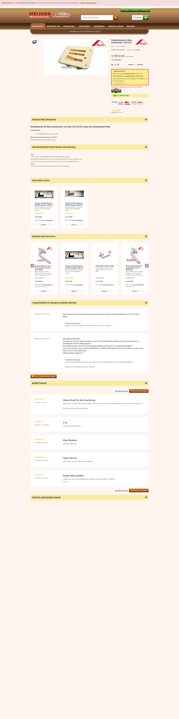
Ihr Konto (135, 10)
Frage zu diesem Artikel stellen (44, 376)
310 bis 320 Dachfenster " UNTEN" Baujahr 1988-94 (44, 204)
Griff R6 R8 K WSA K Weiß (104, 266)
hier (54, 140)
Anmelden (145, 10)
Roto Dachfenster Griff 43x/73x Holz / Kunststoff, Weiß (43, 268)
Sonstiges (130, 26)
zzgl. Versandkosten (116, 59)
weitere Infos (119, 83)
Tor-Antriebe (84, 26)
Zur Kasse (125, 10)
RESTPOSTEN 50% (53, 26)
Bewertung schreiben (139, 391)
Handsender (99, 26)
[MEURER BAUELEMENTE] (49, 15)
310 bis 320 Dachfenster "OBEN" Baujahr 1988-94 (74, 204)
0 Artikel (137, 17)
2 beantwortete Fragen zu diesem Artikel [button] (54, 302)
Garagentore (68, 26)
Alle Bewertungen (121, 391)
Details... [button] (44, 225)
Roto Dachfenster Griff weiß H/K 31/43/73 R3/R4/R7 (134, 268)
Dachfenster (37, 26)
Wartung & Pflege (115, 26)
